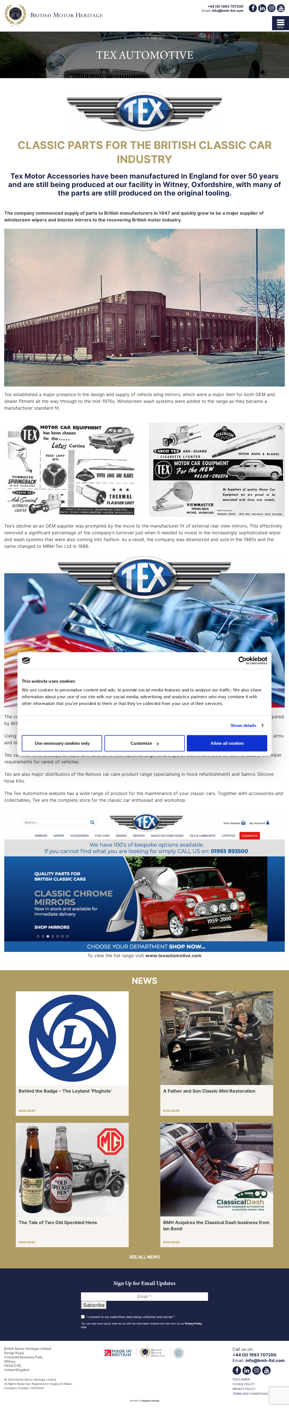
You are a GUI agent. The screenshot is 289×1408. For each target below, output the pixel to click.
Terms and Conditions (250, 1393)
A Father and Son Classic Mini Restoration (209, 1091)
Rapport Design (150, 1400)
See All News (144, 1257)
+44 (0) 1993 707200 (225, 6)
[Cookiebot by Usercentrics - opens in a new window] (242, 660)
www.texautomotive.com (173, 955)
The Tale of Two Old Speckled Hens (58, 1222)
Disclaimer (241, 1379)
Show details (243, 725)
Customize (141, 743)
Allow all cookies (227, 743)
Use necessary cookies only (62, 743)
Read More (27, 1110)
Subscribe (93, 1305)
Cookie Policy (244, 1384)
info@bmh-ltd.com (227, 10)
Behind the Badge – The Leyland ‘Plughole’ (65, 1091)
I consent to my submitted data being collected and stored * (131, 1317)
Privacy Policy (193, 1323)
